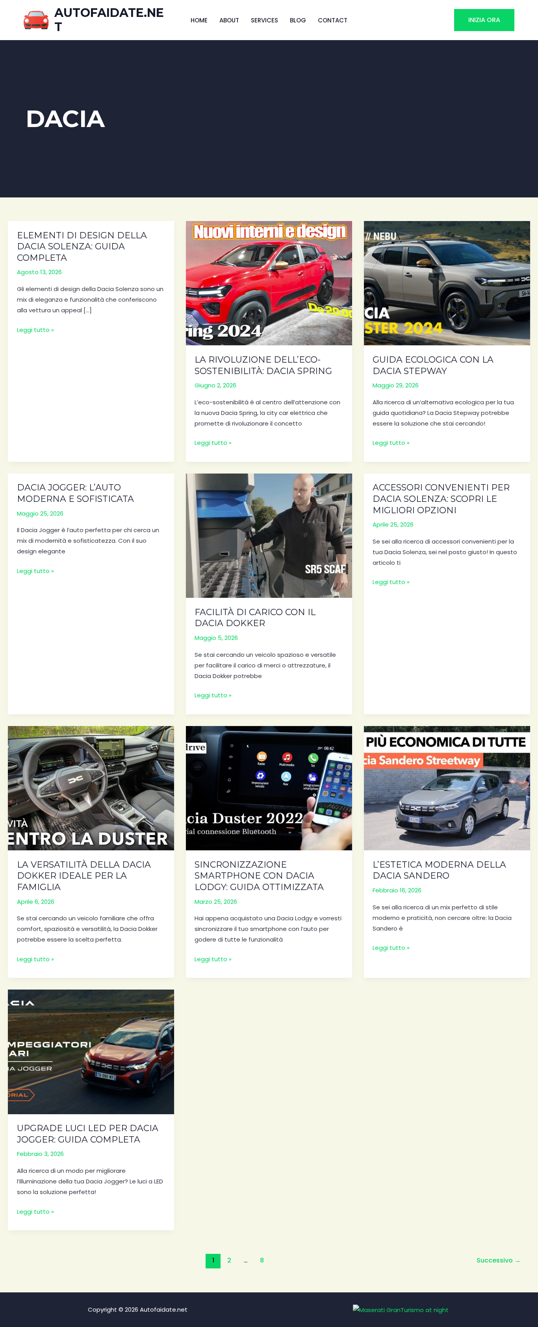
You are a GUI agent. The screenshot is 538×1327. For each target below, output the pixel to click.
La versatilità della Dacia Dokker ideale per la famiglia (84, 875)
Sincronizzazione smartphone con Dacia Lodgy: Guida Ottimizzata (259, 875)
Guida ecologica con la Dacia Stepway (433, 365)
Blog (298, 20)
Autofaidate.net (109, 20)
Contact (332, 20)
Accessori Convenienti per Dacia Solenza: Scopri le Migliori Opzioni (441, 498)
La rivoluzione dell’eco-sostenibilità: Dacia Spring (263, 365)
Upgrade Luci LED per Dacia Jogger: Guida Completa (87, 1134)
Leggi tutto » (35, 330)
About (229, 20)
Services (264, 20)
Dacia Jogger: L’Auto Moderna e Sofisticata (75, 493)
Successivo (499, 1260)
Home (199, 20)
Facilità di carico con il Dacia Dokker (255, 618)
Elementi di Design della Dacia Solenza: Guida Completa (82, 246)
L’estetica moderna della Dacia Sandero (439, 870)
